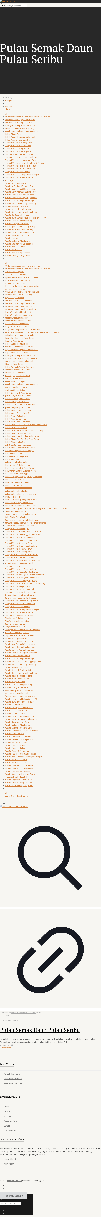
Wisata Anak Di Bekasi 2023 (17, 206)
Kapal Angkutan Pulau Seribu (17, 344)
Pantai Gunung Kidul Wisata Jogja (19, 450)
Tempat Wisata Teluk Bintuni (17, 171)
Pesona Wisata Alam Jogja (16, 473)
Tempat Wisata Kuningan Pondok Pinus (22, 577)
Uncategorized (11, 180)
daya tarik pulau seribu (14, 297)
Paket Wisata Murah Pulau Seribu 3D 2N (22, 436)
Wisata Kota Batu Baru (15, 713)
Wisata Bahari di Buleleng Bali (18, 209)
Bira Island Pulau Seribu (15, 283)
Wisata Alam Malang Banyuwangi (19, 200)
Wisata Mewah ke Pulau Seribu (18, 736)
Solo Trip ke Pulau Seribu (15, 517)
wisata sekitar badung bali (16, 777)
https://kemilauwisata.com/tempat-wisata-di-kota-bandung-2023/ (33, 332)
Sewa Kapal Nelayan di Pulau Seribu (20, 514)
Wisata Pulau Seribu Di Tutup (17, 762)
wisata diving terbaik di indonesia (19, 690)
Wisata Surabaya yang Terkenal (18, 255)
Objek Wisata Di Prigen (15, 381)
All (6, 114)
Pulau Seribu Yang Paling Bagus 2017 (21, 499)
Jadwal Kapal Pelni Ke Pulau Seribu (19, 335)
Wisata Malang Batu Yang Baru (18, 728)
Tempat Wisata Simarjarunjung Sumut (21, 601)
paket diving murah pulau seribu (18, 396)
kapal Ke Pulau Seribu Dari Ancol (19, 346)
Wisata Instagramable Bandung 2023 (21, 699)
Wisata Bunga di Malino (15, 681)
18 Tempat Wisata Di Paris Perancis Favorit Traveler (27, 116)
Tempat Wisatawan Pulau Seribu (19, 615)
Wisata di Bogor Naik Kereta (17, 223)
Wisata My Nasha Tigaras (16, 742)
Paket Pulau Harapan (13, 1083)
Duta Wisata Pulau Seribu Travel (19, 315)
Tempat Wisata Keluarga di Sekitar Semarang (24, 575)
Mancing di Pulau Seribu (15, 372)
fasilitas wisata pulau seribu (17, 318)
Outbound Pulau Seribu (15, 390)
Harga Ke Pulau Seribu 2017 (17, 326)
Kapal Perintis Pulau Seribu (16, 352)
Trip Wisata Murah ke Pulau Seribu (19, 635)
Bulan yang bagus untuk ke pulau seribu (22, 286)
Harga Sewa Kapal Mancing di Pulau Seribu (23, 329)
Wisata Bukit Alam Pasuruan (17, 215)
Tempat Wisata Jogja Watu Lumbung (21, 157)
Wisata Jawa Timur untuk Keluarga (19, 229)
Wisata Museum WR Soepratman (19, 244)
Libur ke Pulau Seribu (14, 364)
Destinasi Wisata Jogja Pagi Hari (18, 122)
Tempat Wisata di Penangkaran (18, 151)
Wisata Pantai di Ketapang (16, 745)
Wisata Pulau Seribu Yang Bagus (19, 768)
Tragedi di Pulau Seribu (15, 626)
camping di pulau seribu (15, 289)
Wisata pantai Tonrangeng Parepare (20, 754)
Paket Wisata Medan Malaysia (18, 433)
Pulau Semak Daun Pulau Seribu (18, 488)
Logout (7, 1125)
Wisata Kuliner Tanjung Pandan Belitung (22, 719)
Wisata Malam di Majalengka (17, 241)
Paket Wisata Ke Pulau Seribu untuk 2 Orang (24, 430)
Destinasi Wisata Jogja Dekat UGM (20, 119)
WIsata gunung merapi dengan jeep (20, 226)
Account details (10, 1121)
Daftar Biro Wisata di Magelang (18, 294)
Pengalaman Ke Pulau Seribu (17, 465)
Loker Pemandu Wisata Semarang (19, 128)
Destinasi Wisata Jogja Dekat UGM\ (20, 303)
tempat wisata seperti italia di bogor (20, 598)
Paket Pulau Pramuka (13, 1078)
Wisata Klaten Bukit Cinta (16, 710)
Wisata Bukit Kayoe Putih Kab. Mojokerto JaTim (25, 218)
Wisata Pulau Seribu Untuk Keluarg (20, 765)
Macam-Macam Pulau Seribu (17, 370)
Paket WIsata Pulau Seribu (16, 442)
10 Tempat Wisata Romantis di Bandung (22, 266)
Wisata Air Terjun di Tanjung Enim (19, 186)
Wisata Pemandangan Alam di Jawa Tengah (23, 756)
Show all (8, 109)
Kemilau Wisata (14, 1180)
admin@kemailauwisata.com (17, 796)
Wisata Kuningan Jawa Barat (17, 235)
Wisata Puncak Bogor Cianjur (17, 252)
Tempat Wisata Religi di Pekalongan (20, 166)
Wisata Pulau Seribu (13, 249)
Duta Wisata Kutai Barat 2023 (18, 312)
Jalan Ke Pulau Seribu (14, 341)
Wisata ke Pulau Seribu (15, 704)
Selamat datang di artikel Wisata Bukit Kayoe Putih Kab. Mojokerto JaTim (36, 508)
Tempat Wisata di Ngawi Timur (18, 148)
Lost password (10, 1130)
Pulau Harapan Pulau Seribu (17, 482)
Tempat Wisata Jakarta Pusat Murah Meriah (24, 560)
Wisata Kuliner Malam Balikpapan (19, 232)
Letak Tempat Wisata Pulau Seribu (20, 361)
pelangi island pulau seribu (16, 462)
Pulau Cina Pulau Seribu (15, 479)
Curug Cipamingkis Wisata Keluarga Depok (23, 292)
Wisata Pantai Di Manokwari (17, 751)
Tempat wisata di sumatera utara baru (21, 554)
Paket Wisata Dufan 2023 (16, 427)
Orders (7, 1106)
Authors (8, 106)
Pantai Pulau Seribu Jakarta (16, 456)
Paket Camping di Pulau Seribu (18, 393)
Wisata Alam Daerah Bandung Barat (20, 192)
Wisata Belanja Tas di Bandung (18, 676)
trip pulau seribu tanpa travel (17, 632)
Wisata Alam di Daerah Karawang (19, 194)
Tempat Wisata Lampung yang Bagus (21, 160)
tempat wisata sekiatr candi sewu (19, 595)
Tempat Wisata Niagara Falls (17, 586)
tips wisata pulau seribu (15, 624)
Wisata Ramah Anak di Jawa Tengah (20, 774)
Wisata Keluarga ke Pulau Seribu (19, 707)
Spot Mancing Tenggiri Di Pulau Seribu (21, 520)
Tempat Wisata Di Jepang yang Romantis (22, 534)
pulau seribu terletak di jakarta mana (20, 494)
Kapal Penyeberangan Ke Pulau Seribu (21, 349)
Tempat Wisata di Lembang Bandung (21, 546)
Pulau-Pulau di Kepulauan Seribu (19, 140)
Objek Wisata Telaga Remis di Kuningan (22, 131)
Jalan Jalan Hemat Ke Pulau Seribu (19, 338)
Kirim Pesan (9, 1164)
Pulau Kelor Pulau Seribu (15, 485)
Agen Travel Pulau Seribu (15, 274)
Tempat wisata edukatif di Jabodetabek (22, 154)
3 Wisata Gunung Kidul (14, 271)
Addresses (8, 1116)
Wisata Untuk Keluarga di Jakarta (19, 785)
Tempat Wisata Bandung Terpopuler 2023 (23, 531)
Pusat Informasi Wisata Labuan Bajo (21, 505)
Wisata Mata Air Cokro (14, 733)
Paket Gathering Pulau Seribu (17, 398)
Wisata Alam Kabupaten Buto (17, 655)
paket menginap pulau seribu (17, 407)
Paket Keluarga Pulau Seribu (17, 401)
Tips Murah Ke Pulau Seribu (17, 618)
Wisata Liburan (11, 238)
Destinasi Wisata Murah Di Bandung (20, 309)
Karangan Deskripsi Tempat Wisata (20, 125)
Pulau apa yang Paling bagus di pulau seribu (23, 476)
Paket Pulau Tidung (12, 1074)
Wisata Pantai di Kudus (15, 246)
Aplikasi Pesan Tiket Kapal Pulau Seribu (21, 277)
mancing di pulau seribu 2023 (17, 375)
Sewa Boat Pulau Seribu (15, 511)
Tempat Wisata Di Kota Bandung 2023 (21, 540)
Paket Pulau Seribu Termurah (17, 421)
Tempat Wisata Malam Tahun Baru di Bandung (25, 163)
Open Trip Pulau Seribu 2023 (17, 387)
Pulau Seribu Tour (12, 497)
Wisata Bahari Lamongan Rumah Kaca (21, 212)
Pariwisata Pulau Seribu (15, 459)
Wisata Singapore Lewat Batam (18, 780)
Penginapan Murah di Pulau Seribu (19, 468)
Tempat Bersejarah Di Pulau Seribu (20, 525)
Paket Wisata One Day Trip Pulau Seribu (22, 439)
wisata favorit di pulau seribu (17, 693)
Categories (9, 100)
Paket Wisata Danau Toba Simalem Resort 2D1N (26, 424)
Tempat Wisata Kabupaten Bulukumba (21, 572)
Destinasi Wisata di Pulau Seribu (18, 300)
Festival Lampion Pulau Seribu (18, 320)
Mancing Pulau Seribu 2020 (16, 378)
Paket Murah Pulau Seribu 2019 (18, 410)
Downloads (9, 1111)
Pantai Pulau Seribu (13, 453)
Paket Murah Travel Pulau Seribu (19, 413)
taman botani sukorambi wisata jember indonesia (26, 523)
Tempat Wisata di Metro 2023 (18, 145)
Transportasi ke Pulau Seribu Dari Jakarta (22, 629)
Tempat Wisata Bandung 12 (17, 528)
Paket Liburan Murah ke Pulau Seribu (21, 404)
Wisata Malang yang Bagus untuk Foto (21, 730)
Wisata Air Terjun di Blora (16, 183)
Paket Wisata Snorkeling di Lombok (20, 137)
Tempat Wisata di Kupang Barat (18, 142)
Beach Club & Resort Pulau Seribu (19, 280)
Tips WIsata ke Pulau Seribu (17, 621)
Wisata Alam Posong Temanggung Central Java (25, 661)
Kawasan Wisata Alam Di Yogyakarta (21, 358)
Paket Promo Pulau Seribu (16, 416)
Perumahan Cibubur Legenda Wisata (20, 471)
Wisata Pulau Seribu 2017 (16, 759)
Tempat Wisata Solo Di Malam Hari (20, 168)
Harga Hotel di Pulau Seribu (17, 323)
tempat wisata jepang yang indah (19, 563)
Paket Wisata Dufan (13, 134)
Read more (6, 1048)
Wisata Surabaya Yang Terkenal (18, 782)
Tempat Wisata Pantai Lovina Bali (19, 589)
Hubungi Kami (10, 1159)
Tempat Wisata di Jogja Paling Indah (20, 537)
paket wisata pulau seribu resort (18, 445)
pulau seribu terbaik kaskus (16, 491)
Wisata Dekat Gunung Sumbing (18, 220)
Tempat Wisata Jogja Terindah (18, 566)
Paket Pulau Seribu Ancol (15, 419)
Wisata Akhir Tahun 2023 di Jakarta (20, 189)
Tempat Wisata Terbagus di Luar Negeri (22, 174)
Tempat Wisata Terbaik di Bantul (19, 177)
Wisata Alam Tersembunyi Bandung (20, 203)
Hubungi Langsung (14, 1195)
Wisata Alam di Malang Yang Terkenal (21, 197)
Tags (7, 103)
